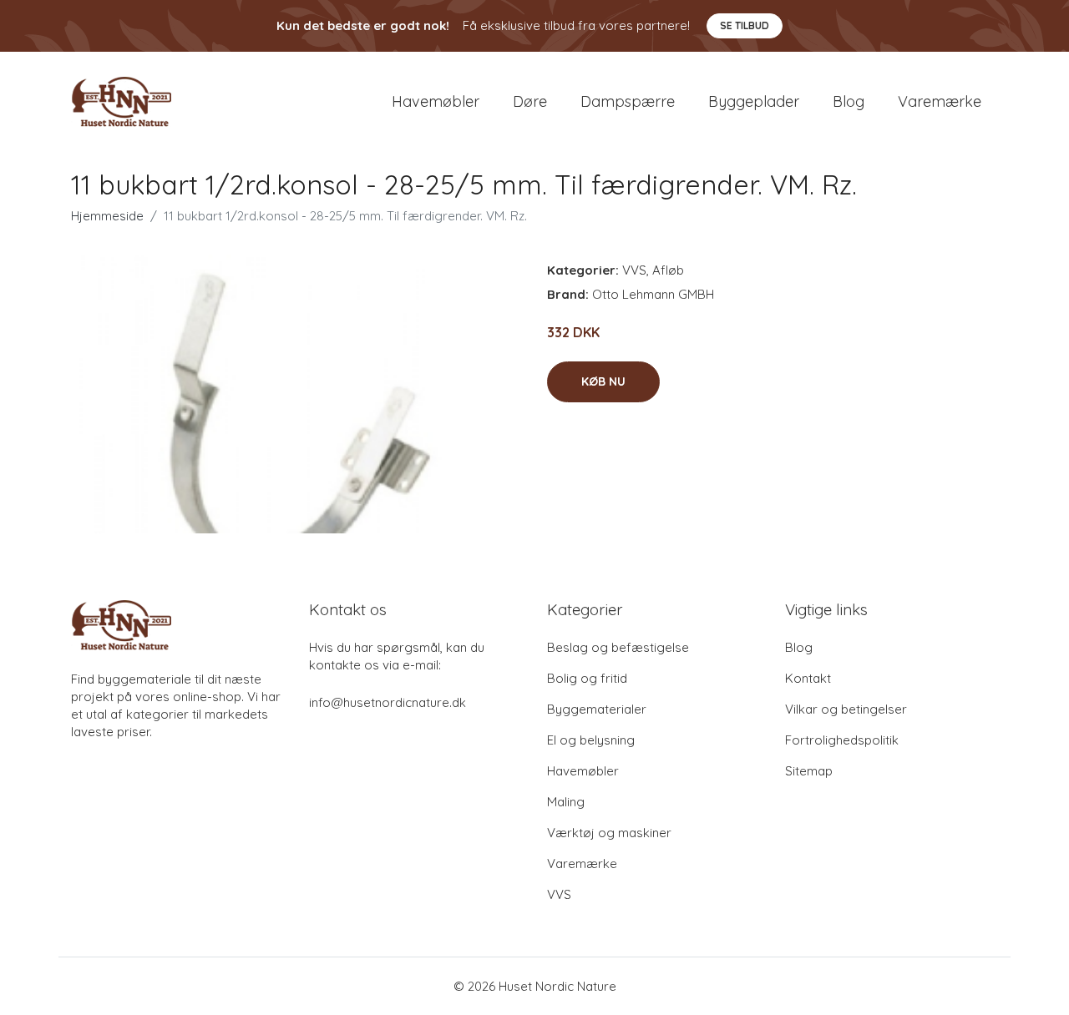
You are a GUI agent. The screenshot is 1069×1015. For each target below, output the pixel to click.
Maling (566, 802)
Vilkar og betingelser (846, 709)
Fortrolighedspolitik (842, 740)
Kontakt (808, 678)
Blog (848, 101)
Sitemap (809, 771)
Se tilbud (744, 25)
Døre (530, 101)
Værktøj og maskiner (609, 833)
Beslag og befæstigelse (618, 647)
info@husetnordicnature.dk (387, 702)
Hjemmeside (107, 216)
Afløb (668, 270)
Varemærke (939, 101)
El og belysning (591, 740)
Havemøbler (435, 101)
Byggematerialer (596, 709)
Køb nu (603, 381)
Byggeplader (753, 101)
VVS (634, 270)
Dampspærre (627, 101)
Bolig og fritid (587, 678)
